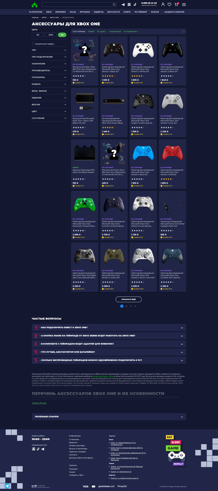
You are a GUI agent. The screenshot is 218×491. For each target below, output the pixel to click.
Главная (35, 17)
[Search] (114, 4)
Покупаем (73, 469)
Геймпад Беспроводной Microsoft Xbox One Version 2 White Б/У (142, 69)
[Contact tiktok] (38, 449)
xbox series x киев (40, 134)
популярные (79, 32)
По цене (101, 32)
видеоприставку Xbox (103, 376)
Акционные (115, 32)
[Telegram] (7, 486)
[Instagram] (34, 449)
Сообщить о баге (76, 475)
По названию (130, 32)
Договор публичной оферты (81, 458)
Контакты (73, 455)
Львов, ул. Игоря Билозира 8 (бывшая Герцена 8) (127, 468)
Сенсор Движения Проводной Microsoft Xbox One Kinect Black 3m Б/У (112, 120)
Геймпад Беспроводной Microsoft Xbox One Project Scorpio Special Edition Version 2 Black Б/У (142, 120)
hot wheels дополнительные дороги (49, 138)
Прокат (72, 472)
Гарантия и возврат (77, 452)
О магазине (74, 439)
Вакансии (73, 443)
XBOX (49, 12)
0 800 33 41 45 (149, 3)
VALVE (73, 12)
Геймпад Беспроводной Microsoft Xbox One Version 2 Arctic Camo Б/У (143, 275)
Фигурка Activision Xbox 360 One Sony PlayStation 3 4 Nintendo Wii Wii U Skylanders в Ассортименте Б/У (84, 69)
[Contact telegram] (43, 449)
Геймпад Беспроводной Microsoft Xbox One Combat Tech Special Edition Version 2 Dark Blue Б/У (172, 275)
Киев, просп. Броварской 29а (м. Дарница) (124, 459)
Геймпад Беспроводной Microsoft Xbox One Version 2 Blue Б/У (142, 172)
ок (62, 35)
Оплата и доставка (77, 446)
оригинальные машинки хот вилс (48, 136)
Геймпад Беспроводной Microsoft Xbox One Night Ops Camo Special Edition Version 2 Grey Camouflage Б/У (84, 275)
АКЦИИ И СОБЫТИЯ (174, 12)
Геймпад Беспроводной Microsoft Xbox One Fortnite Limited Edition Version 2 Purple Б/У (113, 223)
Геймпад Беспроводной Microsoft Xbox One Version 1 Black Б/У (113, 69)
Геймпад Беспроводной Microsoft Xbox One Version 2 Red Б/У (172, 172)
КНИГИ (127, 12)
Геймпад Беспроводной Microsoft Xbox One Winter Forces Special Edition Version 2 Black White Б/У (142, 223)
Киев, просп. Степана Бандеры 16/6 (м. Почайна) (127, 449)
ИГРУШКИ (85, 12)
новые (91, 32)
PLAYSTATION (35, 12)
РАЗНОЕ (155, 12)
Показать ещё (129, 299)
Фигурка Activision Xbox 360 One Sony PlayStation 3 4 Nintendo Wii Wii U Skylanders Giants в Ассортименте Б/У (113, 172)
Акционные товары (45, 44)
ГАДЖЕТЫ (99, 12)
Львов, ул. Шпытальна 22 (121, 472)
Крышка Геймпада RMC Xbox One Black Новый (84, 171)
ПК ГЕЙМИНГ (140, 12)
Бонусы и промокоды (78, 449)
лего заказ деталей (41, 129)
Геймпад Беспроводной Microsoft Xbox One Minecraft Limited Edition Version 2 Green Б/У (84, 223)
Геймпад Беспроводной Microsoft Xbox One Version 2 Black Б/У (172, 69)
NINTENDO (60, 12)
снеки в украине (39, 131)
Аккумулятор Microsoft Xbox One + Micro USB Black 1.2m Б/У (83, 120)
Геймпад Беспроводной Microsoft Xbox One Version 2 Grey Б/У (172, 120)
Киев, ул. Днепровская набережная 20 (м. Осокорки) (128, 454)
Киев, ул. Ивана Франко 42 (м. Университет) (123, 444)
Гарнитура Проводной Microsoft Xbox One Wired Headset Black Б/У (172, 223)
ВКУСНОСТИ (113, 12)
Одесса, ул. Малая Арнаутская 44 (125, 478)
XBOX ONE (54, 17)
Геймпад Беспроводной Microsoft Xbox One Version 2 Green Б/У (113, 275)
